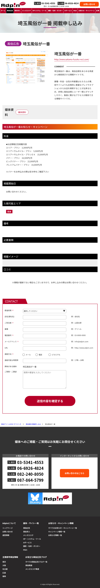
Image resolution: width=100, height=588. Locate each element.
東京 (4, 562)
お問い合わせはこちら (74, 473)
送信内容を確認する (50, 401)
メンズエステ (26, 10)
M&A (75, 10)
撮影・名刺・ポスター (55, 10)
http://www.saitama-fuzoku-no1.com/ (71, 59)
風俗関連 (28, 565)
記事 (97, 10)
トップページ (7, 528)
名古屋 (5, 569)
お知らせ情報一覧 (55, 535)
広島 (4, 572)
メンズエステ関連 (32, 569)
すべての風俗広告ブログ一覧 (36, 562)
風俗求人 (17, 10)
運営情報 (5, 535)
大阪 (4, 565)
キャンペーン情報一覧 (56, 531)
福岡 (4, 576)
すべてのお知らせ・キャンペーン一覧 (62, 528)
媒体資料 (22, 112)
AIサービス (68, 10)
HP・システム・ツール (32, 539)
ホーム (3, 10)
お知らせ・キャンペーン (87, 10)
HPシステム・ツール (39, 10)
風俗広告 (10, 10)
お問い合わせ (89, 4)
